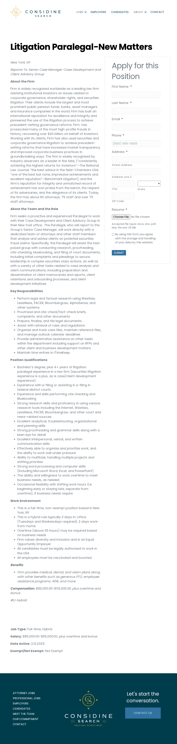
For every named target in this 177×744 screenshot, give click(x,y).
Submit (119, 253)
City (114, 189)
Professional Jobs (26, 698)
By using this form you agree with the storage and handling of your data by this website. (135, 238)
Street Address (122, 165)
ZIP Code (118, 201)
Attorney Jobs (24, 693)
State (141, 189)
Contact (157, 12)
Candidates (120, 12)
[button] (85, 12)
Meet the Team (23, 714)
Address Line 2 (121, 177)
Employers (98, 12)
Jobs (79, 12)
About (138, 12)
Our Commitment (26, 719)
